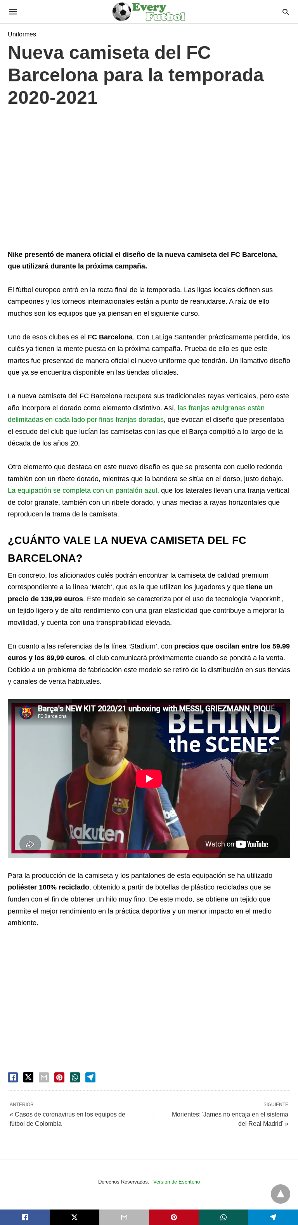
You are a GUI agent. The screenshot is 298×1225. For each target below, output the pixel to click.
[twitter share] (28, 1077)
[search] (285, 11)
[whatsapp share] (75, 1077)
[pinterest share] (59, 1077)
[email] (124, 1217)
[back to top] (280, 1194)
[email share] (44, 1077)
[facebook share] (13, 1077)
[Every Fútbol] (148, 11)
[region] (149, 181)
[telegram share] (90, 1077)
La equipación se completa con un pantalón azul (82, 490)
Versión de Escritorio (176, 1182)
